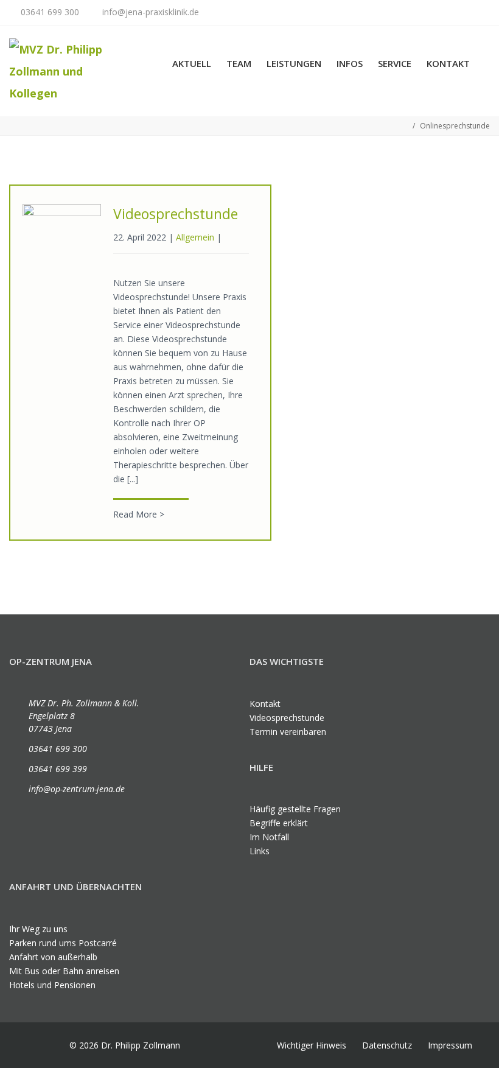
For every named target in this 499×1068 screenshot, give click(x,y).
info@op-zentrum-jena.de (77, 789)
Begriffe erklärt (279, 823)
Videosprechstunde (175, 213)
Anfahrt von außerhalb (53, 957)
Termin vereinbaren (288, 731)
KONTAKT (448, 63)
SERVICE (394, 63)
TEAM (238, 63)
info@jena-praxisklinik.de (150, 12)
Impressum (450, 1045)
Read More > (138, 514)
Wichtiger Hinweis (311, 1045)
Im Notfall (269, 837)
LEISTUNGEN (294, 63)
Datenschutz (387, 1045)
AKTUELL (191, 63)
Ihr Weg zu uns (38, 929)
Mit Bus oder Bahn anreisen (64, 971)
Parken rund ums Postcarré (63, 943)
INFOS (350, 63)
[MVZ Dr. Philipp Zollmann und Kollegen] (69, 71)
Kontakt (265, 703)
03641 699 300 (50, 12)
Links (260, 851)
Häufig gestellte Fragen (295, 809)
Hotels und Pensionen (52, 985)
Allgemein (195, 237)
